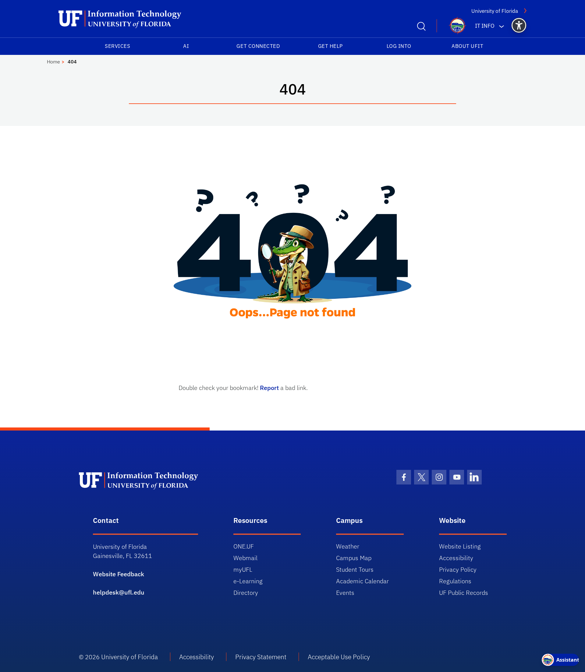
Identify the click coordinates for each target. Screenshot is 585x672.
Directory (245, 592)
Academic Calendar (362, 581)
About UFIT (467, 46)
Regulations (455, 581)
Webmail (245, 558)
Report (269, 388)
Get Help (330, 46)
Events (345, 592)
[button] (518, 25)
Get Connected (258, 46)
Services (117, 46)
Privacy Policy (458, 569)
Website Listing (460, 546)
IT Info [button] (485, 25)
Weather (347, 546)
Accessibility (456, 558)
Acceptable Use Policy (339, 656)
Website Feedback (118, 574)
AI (186, 46)
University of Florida (494, 11)
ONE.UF (243, 546)
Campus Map (353, 558)
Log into (399, 46)
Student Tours (355, 569)
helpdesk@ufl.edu (118, 592)
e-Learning (248, 581)
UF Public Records (463, 592)
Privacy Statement (260, 656)
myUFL (242, 569)
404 (72, 62)
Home (53, 62)
